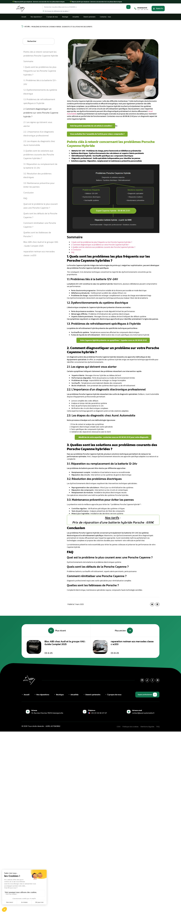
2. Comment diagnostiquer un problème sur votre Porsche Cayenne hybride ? (40, 112)
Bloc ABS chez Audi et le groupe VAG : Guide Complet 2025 (40, 243)
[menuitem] (36, 17)
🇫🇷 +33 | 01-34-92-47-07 (97, 713)
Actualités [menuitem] (75, 17)
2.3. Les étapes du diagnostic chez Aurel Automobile (39, 143)
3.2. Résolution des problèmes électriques (37, 175)
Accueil (27, 26)
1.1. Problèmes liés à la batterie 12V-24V (40, 82)
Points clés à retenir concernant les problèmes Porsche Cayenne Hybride (40, 53)
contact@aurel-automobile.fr (143, 713)
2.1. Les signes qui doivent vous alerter (37, 124)
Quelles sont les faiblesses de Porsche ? (37, 234)
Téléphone (91, 710)
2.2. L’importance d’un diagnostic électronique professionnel (38, 133)
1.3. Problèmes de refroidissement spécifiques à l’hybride (39, 101)
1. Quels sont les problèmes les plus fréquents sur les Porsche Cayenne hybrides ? (39, 70)
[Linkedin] (157, 680)
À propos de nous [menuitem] (52, 17)
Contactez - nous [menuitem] (105, 17)
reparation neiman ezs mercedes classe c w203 (39, 253)
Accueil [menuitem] (23, 17)
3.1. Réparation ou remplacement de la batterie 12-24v (40, 165)
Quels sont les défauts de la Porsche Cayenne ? (40, 215)
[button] (152, 604)
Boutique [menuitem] (65, 17)
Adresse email (137, 710)
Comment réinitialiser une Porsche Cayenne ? (39, 224)
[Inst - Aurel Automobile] (142, 680)
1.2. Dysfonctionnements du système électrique (40, 91)
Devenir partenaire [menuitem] (89, 17)
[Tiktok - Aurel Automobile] (147, 680)
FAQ (25, 198)
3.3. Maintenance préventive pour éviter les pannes (39, 184)
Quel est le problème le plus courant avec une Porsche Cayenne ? (40, 205)
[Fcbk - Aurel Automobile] (152, 680)
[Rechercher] (128, 7)
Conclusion (28, 192)
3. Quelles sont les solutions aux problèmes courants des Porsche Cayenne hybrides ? (38, 154)
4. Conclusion (76, 249)
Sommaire (28, 61)
